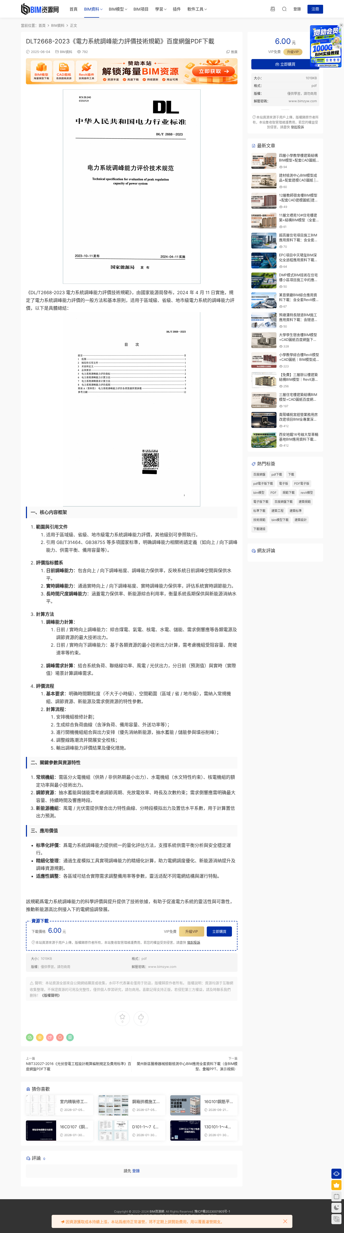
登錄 (136, 1170)
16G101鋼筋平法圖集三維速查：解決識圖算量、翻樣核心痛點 (218, 1101)
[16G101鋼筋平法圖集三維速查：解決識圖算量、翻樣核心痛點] (185, 1105)
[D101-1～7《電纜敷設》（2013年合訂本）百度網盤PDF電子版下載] (113, 1130)
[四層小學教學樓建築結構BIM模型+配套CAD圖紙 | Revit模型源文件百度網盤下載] (264, 161)
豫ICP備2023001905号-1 (212, 1211)
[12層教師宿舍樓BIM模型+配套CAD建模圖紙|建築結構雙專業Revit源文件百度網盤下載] (264, 201)
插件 (177, 9)
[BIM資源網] (40, 9)
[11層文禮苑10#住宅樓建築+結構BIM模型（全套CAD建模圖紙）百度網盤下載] (264, 221)
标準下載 (259, 511)
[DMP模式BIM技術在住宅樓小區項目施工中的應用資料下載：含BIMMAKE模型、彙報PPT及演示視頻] (264, 280)
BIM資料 (91, 9)
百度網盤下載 (283, 502)
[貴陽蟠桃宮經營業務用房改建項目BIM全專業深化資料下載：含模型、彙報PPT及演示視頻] (264, 420)
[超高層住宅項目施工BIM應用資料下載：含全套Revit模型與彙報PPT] (264, 241)
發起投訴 (193, 942)
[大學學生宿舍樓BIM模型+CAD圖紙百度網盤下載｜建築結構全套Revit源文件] (264, 340)
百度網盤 (259, 474)
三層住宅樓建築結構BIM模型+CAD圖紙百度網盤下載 (298, 399)
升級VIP (191, 931)
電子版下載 (260, 502)
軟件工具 (195, 9)
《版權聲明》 (50, 995)
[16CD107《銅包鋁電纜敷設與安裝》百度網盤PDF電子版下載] (41, 1130)
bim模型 (258, 493)
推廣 (234, 52)
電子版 (283, 483)
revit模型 (307, 493)
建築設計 (301, 520)
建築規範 (305, 502)
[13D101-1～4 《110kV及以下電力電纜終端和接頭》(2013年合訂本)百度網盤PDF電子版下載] (185, 1130)
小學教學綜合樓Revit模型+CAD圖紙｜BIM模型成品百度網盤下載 (299, 359)
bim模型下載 (280, 520)
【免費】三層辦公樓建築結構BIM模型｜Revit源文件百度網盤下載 (298, 379)
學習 (159, 9)
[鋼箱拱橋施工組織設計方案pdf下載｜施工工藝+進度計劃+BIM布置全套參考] (113, 1105)
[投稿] (272, 9)
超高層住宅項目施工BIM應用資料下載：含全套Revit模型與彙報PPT (298, 240)
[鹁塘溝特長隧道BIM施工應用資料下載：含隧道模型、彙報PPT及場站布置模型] (264, 320)
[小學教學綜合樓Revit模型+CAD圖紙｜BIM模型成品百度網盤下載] (264, 360)
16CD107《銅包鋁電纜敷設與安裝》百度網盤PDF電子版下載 (74, 1126)
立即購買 (219, 931)
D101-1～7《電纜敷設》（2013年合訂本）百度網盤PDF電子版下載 (146, 1126)
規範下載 (289, 493)
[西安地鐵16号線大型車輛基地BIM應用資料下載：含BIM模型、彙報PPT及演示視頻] (264, 440)
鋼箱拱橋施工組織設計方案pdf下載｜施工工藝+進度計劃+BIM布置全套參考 (146, 1101)
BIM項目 (141, 9)
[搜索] (284, 9)
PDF (273, 493)
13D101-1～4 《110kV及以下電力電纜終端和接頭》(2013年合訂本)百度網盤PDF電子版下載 (218, 1126)
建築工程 (277, 511)
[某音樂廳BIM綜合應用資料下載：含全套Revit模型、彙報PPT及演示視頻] (264, 300)
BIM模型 (116, 9)
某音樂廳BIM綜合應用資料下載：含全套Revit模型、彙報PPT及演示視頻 (298, 300)
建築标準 (296, 511)
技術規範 (259, 520)
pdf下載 (276, 474)
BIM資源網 (157, 1211)
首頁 (74, 9)
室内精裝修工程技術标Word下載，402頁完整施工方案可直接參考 (74, 1101)
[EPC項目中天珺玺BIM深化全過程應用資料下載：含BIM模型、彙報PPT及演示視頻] (264, 260)
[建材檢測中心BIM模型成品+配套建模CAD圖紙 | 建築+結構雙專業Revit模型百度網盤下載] (264, 181)
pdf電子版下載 (263, 483)
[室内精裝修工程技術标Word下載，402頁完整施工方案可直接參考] (41, 1105)
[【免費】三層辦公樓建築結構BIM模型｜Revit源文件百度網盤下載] (264, 380)
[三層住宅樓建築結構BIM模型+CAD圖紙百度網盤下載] (264, 400)
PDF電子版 (301, 483)
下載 (291, 474)
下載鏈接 (259, 529)
